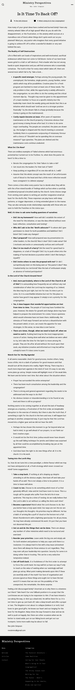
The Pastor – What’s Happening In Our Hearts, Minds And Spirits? (35, 681)
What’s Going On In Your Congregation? (52, 21)
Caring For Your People (35, 660)
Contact (5, 660)
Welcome (5, 653)
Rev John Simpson (21, 21)
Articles (5, 656)
